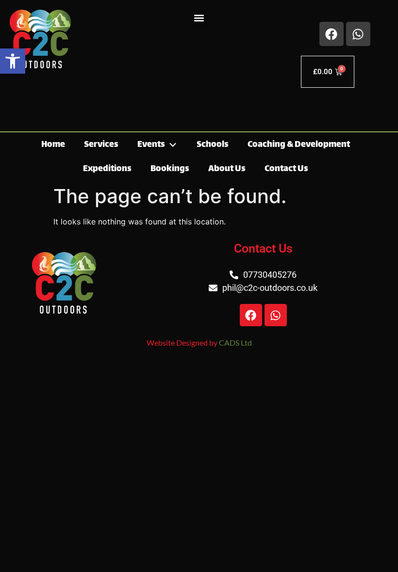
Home (53, 145)
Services (101, 145)
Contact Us (286, 169)
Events (151, 145)
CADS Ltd (235, 342)
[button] (12, 61)
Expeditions (107, 169)
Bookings (169, 169)
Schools (213, 145)
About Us (227, 169)
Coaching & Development (299, 145)
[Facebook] (331, 34)
